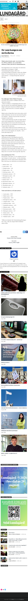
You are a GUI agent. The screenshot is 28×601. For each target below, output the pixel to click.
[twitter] (24, 232)
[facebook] (26, 232)
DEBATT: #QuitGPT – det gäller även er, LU (9, 453)
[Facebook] (12, 1)
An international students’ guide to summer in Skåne (18, 558)
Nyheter (5, 22)
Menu (6, 19)
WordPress (21, 599)
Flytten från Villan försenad (14, 237)
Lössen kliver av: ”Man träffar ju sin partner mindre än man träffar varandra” (18, 539)
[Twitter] (15, 1)
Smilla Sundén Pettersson (14, 534)
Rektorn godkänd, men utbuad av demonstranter (10, 385)
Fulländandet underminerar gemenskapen (9, 430)
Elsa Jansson (12, 554)
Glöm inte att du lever (5, 362)
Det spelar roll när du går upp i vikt (7, 317)
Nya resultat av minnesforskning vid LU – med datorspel (11, 339)
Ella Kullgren (12, 546)
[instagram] (18, 1)
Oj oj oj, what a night (14, 241)
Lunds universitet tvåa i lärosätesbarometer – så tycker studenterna (14, 408)
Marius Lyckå (12, 541)
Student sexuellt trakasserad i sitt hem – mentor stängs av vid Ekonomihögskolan (17, 552)
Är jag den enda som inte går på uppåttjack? (17, 545)
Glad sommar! (12, 532)
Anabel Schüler (12, 560)
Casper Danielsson (5, 55)
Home (2, 22)
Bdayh (13, 599)
